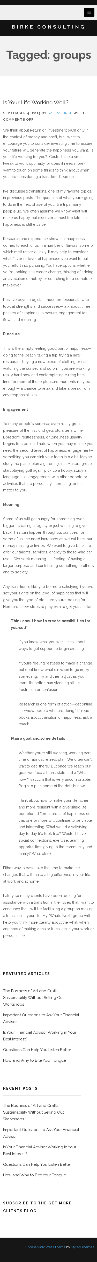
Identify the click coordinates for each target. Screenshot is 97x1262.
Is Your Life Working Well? (36, 102)
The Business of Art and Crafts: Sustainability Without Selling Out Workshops (33, 998)
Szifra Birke (60, 113)
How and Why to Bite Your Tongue (34, 1060)
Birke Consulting (49, 27)
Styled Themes (82, 1247)
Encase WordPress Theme (45, 1247)
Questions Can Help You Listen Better (37, 1049)
